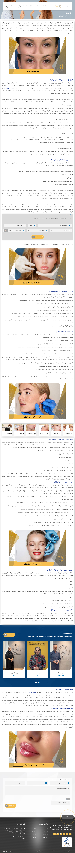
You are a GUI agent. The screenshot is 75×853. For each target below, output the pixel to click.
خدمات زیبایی (44, 6)
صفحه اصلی (56, 6)
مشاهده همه (10, 635)
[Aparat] (54, 834)
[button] (39, 682)
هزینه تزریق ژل (21, 433)
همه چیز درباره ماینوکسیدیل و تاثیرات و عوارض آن (7, 435)
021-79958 (22, 838)
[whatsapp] (64, 834)
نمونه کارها (31, 6)
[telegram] (67, 834)
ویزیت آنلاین (19, 6)
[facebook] (70, 834)
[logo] (64, 6)
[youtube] (57, 834)
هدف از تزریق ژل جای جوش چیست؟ (32, 434)
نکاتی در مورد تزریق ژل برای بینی (44, 434)
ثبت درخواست (39, 237)
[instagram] (61, 834)
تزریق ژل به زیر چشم (56, 433)
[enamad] (67, 842)
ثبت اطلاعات (12, 806)
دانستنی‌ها (24, 5)
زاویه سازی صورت (8, 88)
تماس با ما (13, 6)
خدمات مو (50, 6)
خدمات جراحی (37, 6)
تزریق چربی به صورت (68, 433)
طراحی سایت (15, 851)
